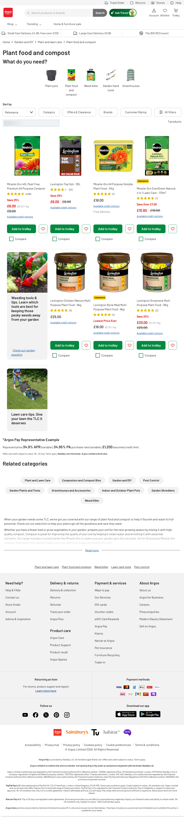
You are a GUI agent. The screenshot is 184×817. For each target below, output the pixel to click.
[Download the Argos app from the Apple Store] (126, 716)
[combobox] (58, 13)
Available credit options (20, 216)
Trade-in (100, 662)
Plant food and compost (76, 567)
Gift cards (101, 604)
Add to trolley (21, 229)
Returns (55, 597)
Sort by (7, 104)
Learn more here (45, 690)
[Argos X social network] (46, 715)
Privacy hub (52, 744)
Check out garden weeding (23, 352)
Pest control (142, 567)
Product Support (60, 645)
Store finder (13, 604)
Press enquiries (149, 611)
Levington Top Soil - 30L (65, 184)
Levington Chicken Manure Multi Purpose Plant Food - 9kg (70, 303)
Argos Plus (57, 619)
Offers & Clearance (79, 112)
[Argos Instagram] (67, 715)
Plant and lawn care (47, 567)
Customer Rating (135, 112)
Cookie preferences (118, 744)
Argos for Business (151, 597)
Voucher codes (104, 611)
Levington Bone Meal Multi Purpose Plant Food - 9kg (109, 307)
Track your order (60, 611)
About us (145, 590)
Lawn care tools (121, 567)
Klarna (99, 633)
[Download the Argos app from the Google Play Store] (149, 716)
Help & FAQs (12, 590)
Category (49, 112)
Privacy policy (71, 744)
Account (10, 611)
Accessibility (33, 744)
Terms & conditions (147, 744)
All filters (170, 112)
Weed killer (101, 567)
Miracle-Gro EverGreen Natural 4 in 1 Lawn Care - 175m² (156, 190)
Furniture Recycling (107, 655)
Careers (144, 604)
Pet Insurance (103, 647)
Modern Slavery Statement (156, 619)
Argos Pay (101, 626)
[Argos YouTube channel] (25, 715)
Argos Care (57, 637)
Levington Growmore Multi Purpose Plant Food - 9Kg (153, 303)
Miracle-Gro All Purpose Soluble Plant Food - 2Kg (113, 186)
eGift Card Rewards (107, 619)
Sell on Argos (147, 626)
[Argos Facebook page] (35, 715)
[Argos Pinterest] (56, 715)
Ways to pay (102, 590)
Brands (108, 112)
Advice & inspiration (18, 619)
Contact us (12, 597)
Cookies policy (93, 744)
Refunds (55, 604)
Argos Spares (58, 659)
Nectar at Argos (104, 640)
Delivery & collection (63, 590)
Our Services (103, 597)
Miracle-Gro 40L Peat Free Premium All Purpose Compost (26, 186)
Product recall (59, 652)
